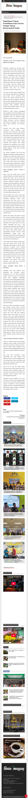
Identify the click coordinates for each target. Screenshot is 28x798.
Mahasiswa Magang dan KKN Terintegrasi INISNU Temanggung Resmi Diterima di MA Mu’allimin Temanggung (13, 514)
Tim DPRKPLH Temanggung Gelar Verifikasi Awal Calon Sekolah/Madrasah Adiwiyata (16, 697)
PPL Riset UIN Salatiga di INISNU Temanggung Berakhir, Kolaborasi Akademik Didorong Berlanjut (16, 691)
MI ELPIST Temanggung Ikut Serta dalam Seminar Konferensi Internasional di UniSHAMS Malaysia (13, 537)
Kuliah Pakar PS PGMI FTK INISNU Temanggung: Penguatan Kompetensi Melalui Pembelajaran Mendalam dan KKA (14, 468)
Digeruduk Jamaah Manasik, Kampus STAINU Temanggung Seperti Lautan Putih (16, 664)
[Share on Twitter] (14, 398)
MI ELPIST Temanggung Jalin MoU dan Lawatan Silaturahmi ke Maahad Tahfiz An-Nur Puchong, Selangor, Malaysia (13, 561)
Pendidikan (12, 15)
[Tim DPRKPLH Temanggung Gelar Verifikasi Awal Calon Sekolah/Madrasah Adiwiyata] (5, 700)
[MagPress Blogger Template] (14, 7)
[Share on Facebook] (7, 398)
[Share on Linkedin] (14, 401)
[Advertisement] (14, 608)
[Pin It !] (7, 404)
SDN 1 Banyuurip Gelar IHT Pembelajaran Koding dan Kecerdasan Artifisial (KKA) (13, 492)
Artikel (8, 15)
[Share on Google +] (7, 401)
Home (5, 15)
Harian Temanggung (13, 796)
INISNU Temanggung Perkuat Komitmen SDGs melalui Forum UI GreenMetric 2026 (13, 445)
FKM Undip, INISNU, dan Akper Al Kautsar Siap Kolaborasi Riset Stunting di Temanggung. (13, 682)
